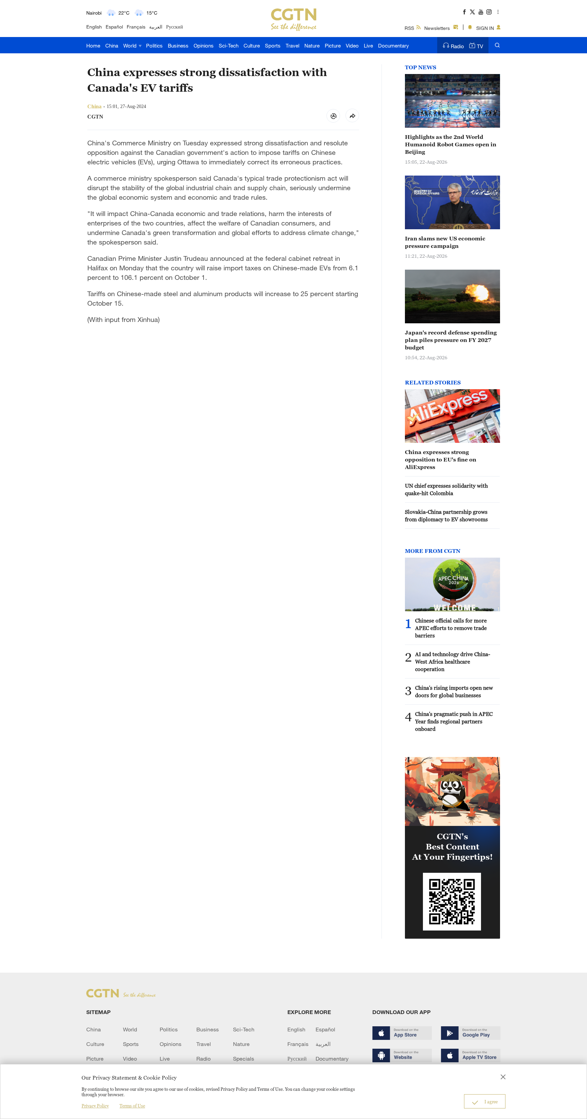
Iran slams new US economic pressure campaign (445, 242)
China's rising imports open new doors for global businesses (454, 691)
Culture (252, 45)
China (111, 45)
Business (178, 45)
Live (368, 45)
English (94, 27)
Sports (273, 45)
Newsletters (437, 28)
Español (114, 27)
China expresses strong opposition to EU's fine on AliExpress (440, 459)
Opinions (204, 45)
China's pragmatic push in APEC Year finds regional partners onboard (454, 721)
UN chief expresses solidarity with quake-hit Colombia (446, 489)
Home (93, 45)
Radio (457, 46)
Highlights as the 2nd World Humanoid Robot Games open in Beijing (450, 144)
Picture (333, 45)
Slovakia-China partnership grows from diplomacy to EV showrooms (446, 515)
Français (136, 27)
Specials (243, 1058)
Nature (312, 45)
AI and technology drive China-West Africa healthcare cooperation (452, 661)
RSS (409, 28)
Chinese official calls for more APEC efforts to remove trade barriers (451, 627)
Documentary (393, 45)
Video (352, 45)
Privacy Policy (95, 1105)
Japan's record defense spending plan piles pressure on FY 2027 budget (451, 339)
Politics (154, 45)
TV (480, 46)
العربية (155, 27)
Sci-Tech (228, 45)
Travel (292, 45)
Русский (174, 27)
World (130, 45)
